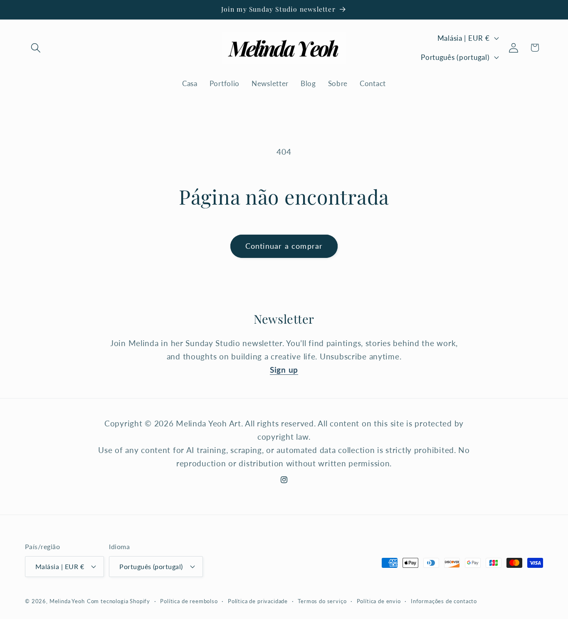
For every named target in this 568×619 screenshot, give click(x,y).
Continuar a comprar (284, 245)
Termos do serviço (322, 600)
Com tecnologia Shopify (118, 600)
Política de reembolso (189, 600)
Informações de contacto (444, 600)
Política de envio (379, 600)
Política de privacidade (258, 600)
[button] (36, 48)
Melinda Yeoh (67, 600)
